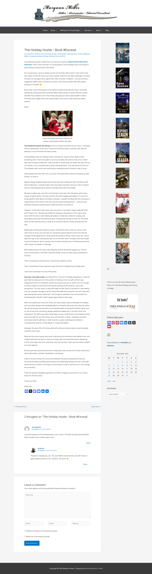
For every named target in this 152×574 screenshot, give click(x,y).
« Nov (109, 381)
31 (127, 375)
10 (127, 365)
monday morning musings (38, 56)
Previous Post (20, 407)
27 (109, 375)
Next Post (96, 407)
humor (80, 54)
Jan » (114, 381)
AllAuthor (110, 346)
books (54, 54)
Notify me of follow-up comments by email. (41, 531)
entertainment (72, 54)
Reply (88, 443)
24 (127, 372)
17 (127, 369)
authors (38, 54)
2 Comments (29, 54)
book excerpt (46, 54)
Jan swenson (36, 427)
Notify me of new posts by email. (38, 537)
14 (114, 369)
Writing (51, 56)
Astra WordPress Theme (94, 568)
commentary (61, 54)
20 (109, 372)
